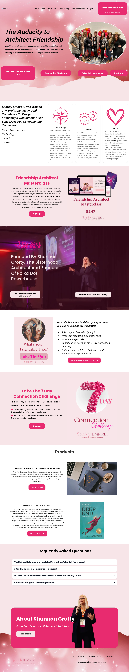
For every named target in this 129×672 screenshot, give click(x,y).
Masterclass (52, 9)
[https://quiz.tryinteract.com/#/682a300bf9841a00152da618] (33, 341)
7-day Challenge (64, 9)
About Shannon (39, 9)
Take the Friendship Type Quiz (82, 9)
